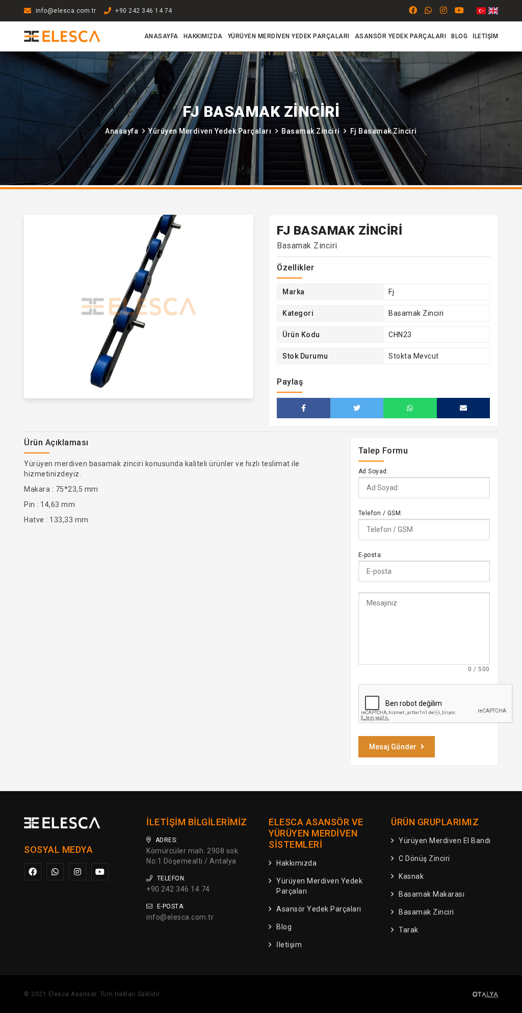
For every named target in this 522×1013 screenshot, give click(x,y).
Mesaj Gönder (392, 747)
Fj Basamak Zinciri (383, 131)
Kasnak (411, 876)
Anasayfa (161, 36)
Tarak (409, 930)
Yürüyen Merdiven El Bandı (445, 841)
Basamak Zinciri (310, 131)
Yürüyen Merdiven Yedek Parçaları (289, 36)
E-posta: (370, 555)
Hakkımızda (203, 36)
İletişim (485, 36)
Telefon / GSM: (380, 513)
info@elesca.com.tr (66, 10)
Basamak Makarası (431, 894)
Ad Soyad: (373, 471)
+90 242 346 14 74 (143, 10)
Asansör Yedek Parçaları (401, 36)
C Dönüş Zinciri (424, 858)
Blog (459, 36)
